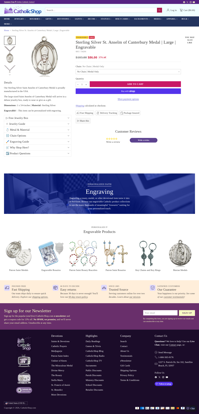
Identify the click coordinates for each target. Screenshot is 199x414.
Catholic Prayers (59, 346)
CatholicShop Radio (95, 356)
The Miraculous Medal (62, 365)
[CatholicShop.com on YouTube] (194, 2)
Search (123, 341)
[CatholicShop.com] (22, 10)
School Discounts (94, 385)
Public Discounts (94, 370)
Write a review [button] (143, 140)
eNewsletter (125, 360)
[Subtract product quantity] (78, 84)
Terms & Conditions (129, 380)
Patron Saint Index (60, 356)
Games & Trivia (93, 346)
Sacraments (91, 365)
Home (6, 30)
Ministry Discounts (95, 380)
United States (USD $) (16, 403)
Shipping (80, 105)
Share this (84, 121)
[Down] (10, 75)
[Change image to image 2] (10, 55)
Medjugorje (56, 351)
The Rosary (56, 375)
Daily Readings (93, 341)
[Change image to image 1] (10, 40)
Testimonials (126, 356)
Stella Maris (57, 380)
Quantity (80, 78)
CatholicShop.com (28, 408)
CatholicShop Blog (94, 351)
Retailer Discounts (94, 389)
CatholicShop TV (94, 360)
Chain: (90, 66)
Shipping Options (128, 370)
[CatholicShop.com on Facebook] (184, 2)
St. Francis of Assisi (60, 385)
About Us (124, 351)
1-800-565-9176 (165, 357)
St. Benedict (57, 389)
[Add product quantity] (86, 84)
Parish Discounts (93, 375)
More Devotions (58, 394)
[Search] (159, 10)
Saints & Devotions (60, 341)
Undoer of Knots (59, 360)
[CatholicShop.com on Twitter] (187, 2)
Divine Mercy (57, 370)
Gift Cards (125, 365)
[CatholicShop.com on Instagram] (190, 2)
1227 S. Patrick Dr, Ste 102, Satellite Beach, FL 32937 (175, 364)
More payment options (128, 99)
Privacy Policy (127, 375)
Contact (123, 346)
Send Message (165, 352)
